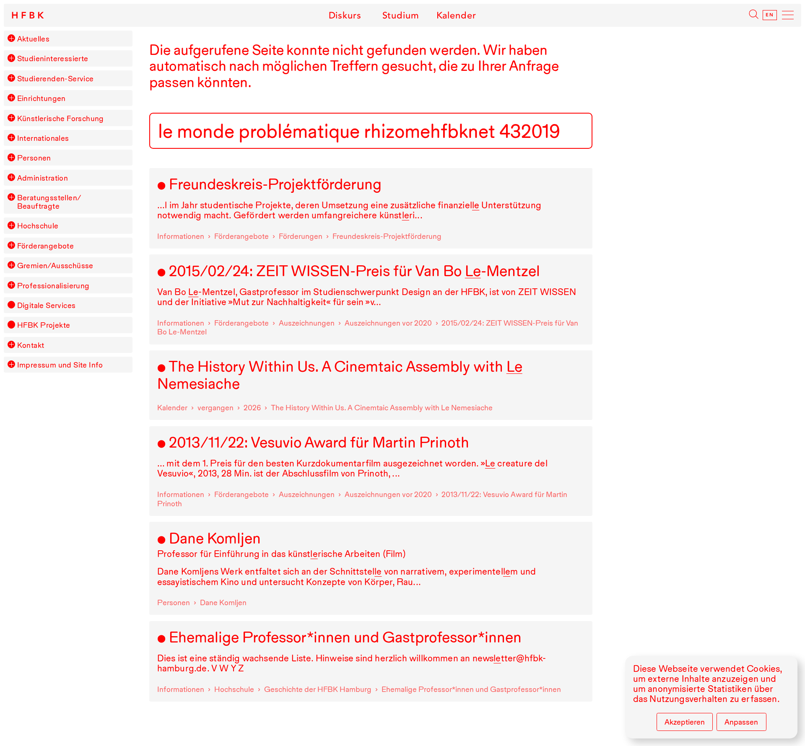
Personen (34, 157)
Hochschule (38, 225)
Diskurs (345, 15)
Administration (42, 178)
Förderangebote (45, 245)
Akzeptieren (685, 721)
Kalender (456, 15)
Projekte (43, 325)
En (770, 15)
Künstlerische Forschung (60, 118)
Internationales (43, 138)
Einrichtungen (41, 98)
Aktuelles (33, 38)
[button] (11, 38)
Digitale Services (46, 305)
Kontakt (30, 345)
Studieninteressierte (52, 58)
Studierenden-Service (55, 78)
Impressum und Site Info (60, 364)
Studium (400, 15)
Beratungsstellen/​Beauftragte (49, 201)
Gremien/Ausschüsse (55, 265)
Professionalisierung (53, 285)
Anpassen (741, 721)
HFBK (28, 15)
